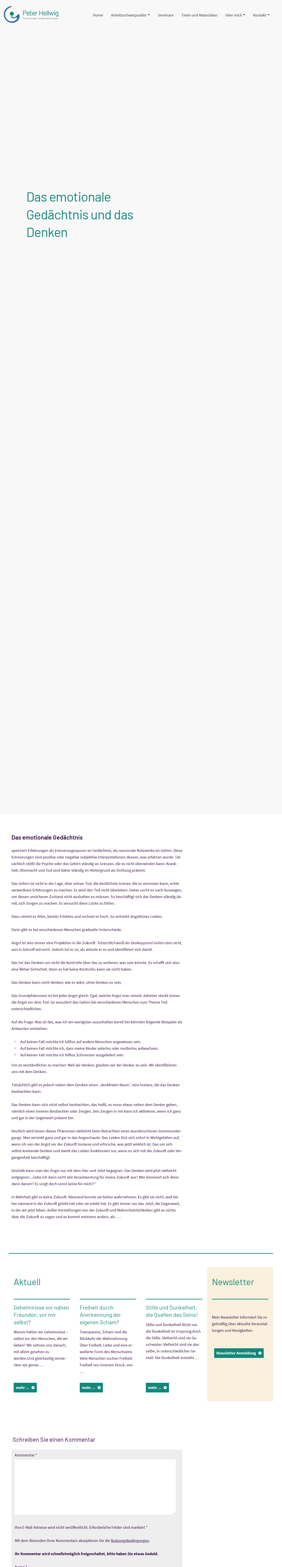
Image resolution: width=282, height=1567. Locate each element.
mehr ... (22, 1387)
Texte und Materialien (199, 15)
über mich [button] (233, 15)
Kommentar (26, 1455)
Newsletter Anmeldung (236, 1353)
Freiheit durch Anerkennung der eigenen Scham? (100, 1314)
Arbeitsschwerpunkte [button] (129, 15)
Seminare (166, 15)
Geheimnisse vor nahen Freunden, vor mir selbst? (41, 1314)
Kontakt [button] (259, 15)
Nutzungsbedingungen (130, 1540)
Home (98, 15)
